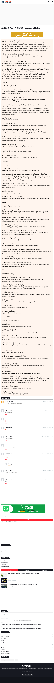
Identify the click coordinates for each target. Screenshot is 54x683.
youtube (4, 554)
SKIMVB (8, 660)
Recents (27, 570)
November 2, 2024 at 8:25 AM (47, 436)
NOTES (27, 644)
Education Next (9, 401)
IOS (29, 681)
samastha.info (4, 562)
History (3, 660)
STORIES (27, 649)
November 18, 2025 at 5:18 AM (47, 463)
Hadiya (27, 642)
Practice (27, 647)
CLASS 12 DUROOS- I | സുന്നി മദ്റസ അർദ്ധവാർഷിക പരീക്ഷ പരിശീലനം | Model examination (21, 620)
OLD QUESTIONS (27, 646)
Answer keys (27, 635)
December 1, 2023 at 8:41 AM (48, 401)
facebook (4, 548)
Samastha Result (5, 566)
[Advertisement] (27, 14)
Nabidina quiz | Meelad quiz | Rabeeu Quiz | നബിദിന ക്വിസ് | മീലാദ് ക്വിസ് (24, 573)
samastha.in (4, 560)
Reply (6, 405)
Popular (10, 570)
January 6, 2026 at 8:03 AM (47, 470)
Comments (44, 570)
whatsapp (4, 550)
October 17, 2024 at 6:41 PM (48, 418)
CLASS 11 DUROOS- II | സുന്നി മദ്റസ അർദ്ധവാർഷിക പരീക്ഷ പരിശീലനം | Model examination (21, 624)
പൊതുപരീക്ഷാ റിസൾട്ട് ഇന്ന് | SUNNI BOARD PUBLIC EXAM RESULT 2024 (23, 584)
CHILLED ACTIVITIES (27, 636)
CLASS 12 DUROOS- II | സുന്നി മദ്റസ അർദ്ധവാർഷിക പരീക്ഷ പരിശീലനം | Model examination (21, 616)
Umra (16, 660)
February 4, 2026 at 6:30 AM (47, 479)
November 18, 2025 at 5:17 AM (47, 453)
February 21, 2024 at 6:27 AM (47, 410)
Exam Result (4, 564)
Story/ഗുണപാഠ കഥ (27, 653)
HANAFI (27, 640)
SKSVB (12, 660)
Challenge (27, 638)
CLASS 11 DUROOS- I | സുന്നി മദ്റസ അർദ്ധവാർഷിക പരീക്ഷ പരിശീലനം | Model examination (21, 628)
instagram (4, 552)
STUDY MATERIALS (27, 651)
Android (25, 681)
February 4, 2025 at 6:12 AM (48, 445)
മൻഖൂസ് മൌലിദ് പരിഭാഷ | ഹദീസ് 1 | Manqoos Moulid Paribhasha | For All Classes (25, 579)
